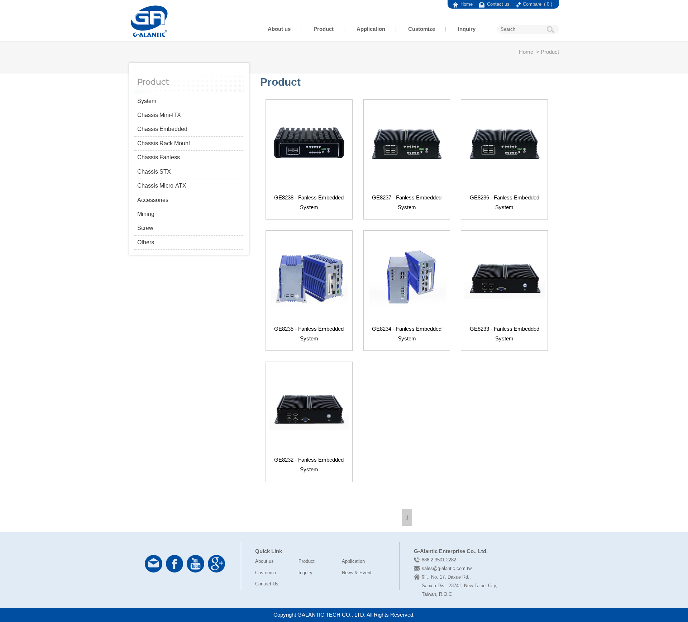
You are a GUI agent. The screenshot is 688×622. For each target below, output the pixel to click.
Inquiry (467, 29)
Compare (537, 4)
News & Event (357, 572)
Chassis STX (154, 172)
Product (324, 29)
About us (279, 29)
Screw (145, 228)
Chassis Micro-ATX (161, 186)
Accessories (152, 200)
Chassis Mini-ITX (159, 115)
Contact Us (266, 583)
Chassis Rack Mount (163, 143)
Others (145, 242)
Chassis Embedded (162, 129)
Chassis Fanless (158, 157)
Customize (421, 29)
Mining (145, 214)
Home (466, 4)
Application (371, 29)
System (146, 101)
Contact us (499, 4)
